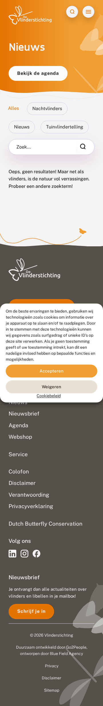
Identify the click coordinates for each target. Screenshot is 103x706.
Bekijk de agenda (38, 73)
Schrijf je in (31, 611)
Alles (13, 108)
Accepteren (51, 370)
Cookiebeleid (49, 395)
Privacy (51, 666)
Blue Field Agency (66, 653)
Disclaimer (51, 678)
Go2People (76, 647)
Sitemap (51, 690)
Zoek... (23, 147)
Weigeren (51, 386)
